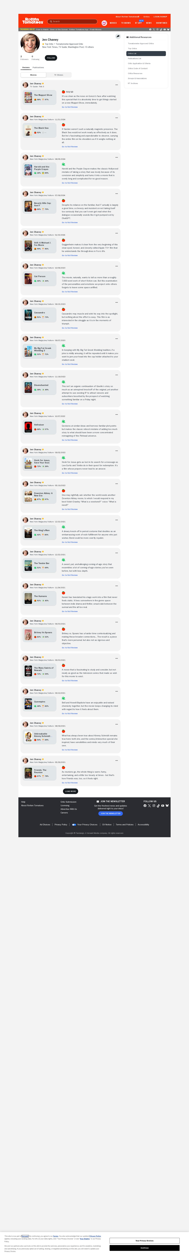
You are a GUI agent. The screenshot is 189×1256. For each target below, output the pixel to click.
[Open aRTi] (104, 23)
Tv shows (126, 23)
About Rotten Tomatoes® (127, 17)
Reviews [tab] (26, 67)
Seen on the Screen (59, 29)
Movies (113, 23)
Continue (145, 1248)
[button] (24, 58)
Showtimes (161, 23)
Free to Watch (42, 29)
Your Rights (85, 1239)
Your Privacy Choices (87, 824)
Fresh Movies (95, 29)
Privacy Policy (95, 1236)
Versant (25, 1236)
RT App (138, 23)
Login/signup (160, 17)
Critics (146, 17)
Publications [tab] (38, 67)
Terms (55, 1236)
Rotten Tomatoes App (78, 29)
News (149, 23)
